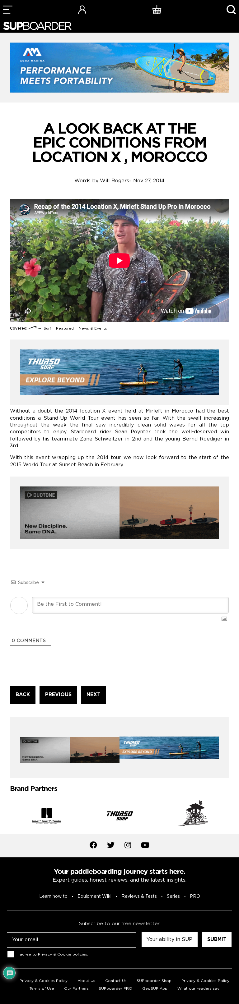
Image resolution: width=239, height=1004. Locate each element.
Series (173, 896)
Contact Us (116, 981)
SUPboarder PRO (115, 988)
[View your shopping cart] (157, 9)
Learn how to (53, 896)
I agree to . (52, 954)
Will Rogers (114, 181)
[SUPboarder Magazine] (37, 26)
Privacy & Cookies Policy (44, 981)
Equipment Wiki (94, 896)
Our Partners (76, 988)
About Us (86, 981)
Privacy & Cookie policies (62, 954)
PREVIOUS (58, 694)
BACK (23, 694)
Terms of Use (42, 988)
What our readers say (198, 988)
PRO (195, 896)
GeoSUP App (154, 988)
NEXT (94, 694)
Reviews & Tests (139, 896)
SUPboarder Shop (154, 981)
